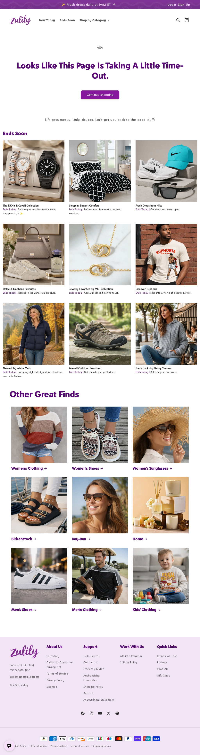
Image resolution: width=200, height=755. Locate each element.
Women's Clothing (27, 468)
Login (172, 4)
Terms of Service (57, 673)
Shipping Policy (93, 686)
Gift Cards (163, 675)
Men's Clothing (85, 609)
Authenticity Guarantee (91, 678)
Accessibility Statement (98, 699)
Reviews (162, 662)
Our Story (52, 656)
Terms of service (79, 746)
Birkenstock (21, 539)
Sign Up (184, 4)
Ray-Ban (79, 539)
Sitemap (51, 686)
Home (138, 539)
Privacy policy (58, 746)
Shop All (162, 668)
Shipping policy (102, 746)
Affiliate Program (131, 656)
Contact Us (90, 662)
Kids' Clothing (144, 609)
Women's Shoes (85, 468)
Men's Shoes (21, 609)
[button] (94, 20)
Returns (88, 693)
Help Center (91, 656)
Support (90, 646)
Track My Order (93, 668)
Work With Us (132, 646)
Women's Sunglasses (150, 468)
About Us (54, 646)
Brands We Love (167, 656)
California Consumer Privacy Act (59, 664)
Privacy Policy (55, 680)
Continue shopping (100, 95)
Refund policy (38, 746)
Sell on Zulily (128, 662)
